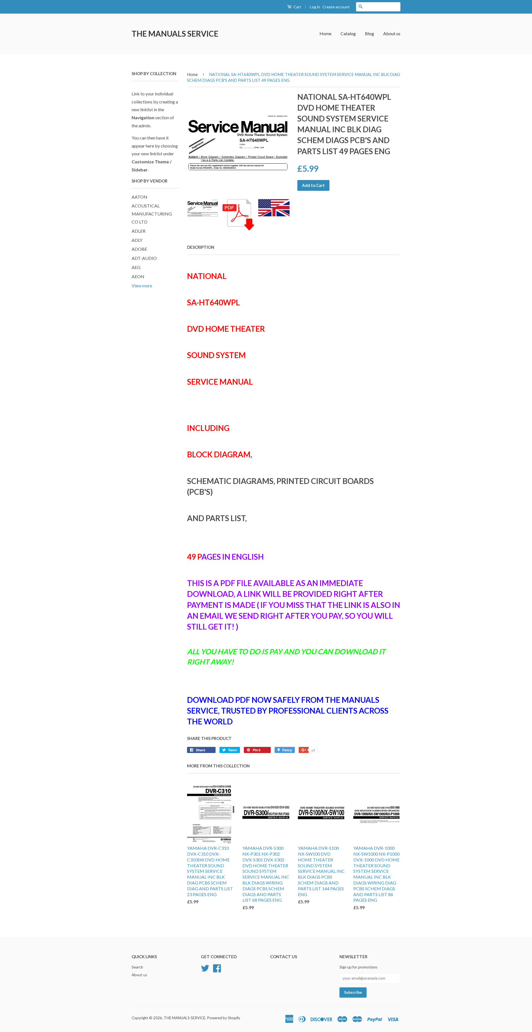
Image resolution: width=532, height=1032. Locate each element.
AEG (136, 267)
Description (200, 247)
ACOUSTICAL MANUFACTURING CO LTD (152, 213)
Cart (297, 6)
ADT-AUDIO (144, 258)
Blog (369, 33)
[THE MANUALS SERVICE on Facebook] (217, 967)
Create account (336, 6)
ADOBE (139, 249)
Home (325, 33)
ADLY (137, 240)
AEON (138, 276)
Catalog (348, 33)
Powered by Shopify (223, 1018)
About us (391, 33)
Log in (315, 6)
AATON (139, 196)
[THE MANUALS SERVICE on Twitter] (205, 967)
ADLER (138, 231)
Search (137, 967)
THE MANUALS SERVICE (175, 33)
